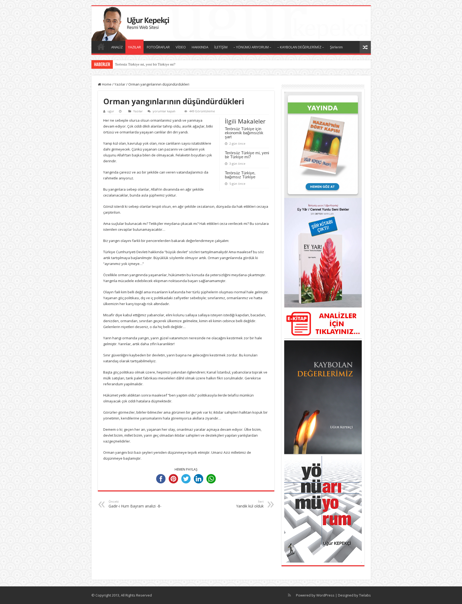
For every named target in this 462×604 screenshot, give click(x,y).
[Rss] (289, 595)
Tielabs (365, 595)
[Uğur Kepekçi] (231, 23)
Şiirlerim (336, 47)
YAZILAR (134, 47)
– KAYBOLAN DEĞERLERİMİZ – (300, 47)
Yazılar (119, 84)
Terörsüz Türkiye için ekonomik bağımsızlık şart (244, 132)
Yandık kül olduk (250, 504)
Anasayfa (101, 46)
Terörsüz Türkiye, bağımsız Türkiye (240, 175)
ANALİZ (117, 47)
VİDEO (181, 47)
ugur (110, 111)
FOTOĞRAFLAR (158, 47)
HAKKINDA (200, 47)
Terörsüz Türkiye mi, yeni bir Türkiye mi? (145, 64)
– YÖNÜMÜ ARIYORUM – (252, 47)
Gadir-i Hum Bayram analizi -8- (135, 504)
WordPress (325, 595)
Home (106, 84)
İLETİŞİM (221, 47)
